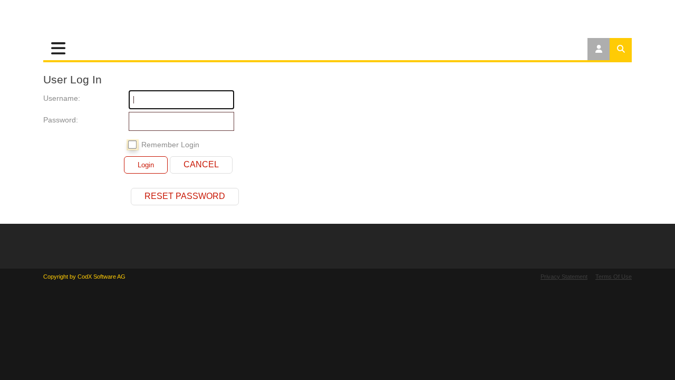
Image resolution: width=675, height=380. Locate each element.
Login (146, 165)
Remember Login (170, 144)
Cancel (201, 164)
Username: (53, 98)
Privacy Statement (564, 276)
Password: (53, 120)
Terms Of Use (613, 276)
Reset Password (184, 196)
